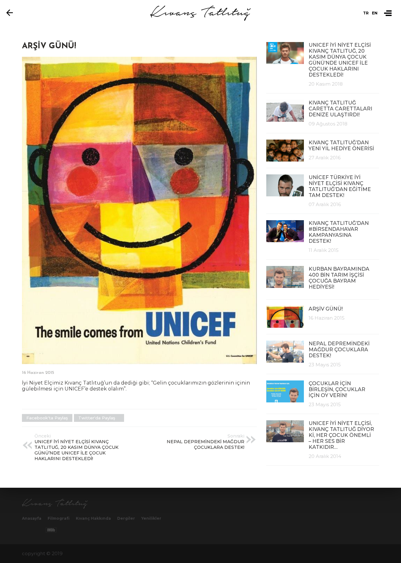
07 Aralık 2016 (325, 204)
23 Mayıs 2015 (325, 365)
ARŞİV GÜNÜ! (326, 309)
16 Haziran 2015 (327, 318)
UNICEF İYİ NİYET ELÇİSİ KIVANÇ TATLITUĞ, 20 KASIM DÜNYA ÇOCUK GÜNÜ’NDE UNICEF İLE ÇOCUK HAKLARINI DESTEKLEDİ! (340, 60)
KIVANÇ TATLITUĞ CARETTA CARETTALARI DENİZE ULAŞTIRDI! (340, 109)
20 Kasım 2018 (326, 84)
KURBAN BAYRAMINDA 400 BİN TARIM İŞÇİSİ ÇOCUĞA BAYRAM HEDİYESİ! (339, 278)
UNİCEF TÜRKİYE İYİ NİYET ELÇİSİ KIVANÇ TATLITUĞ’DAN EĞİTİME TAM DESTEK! (340, 186)
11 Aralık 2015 (324, 250)
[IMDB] (51, 530)
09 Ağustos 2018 (328, 124)
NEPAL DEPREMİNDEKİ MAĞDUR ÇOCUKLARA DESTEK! (339, 350)
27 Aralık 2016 (325, 158)
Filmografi (59, 518)
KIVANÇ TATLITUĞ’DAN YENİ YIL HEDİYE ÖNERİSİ (341, 145)
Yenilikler (151, 518)
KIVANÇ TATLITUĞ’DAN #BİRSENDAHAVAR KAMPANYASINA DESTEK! (339, 232)
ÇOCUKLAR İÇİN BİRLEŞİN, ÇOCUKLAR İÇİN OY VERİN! (337, 389)
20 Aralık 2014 (325, 456)
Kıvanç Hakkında (93, 518)
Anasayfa (31, 518)
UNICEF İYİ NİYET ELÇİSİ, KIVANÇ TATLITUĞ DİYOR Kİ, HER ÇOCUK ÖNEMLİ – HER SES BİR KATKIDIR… (341, 435)
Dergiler (126, 518)
